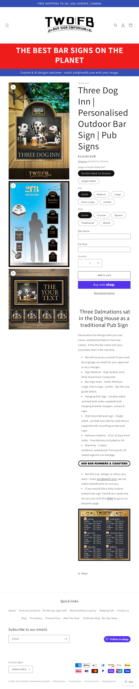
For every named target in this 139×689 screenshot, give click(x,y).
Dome (85, 215)
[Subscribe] (65, 639)
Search (12, 610)
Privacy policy (75, 681)
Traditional (88, 222)
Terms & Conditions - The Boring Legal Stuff (43, 610)
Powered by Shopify (41, 681)
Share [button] (84, 573)
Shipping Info (106, 610)
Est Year (82, 244)
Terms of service (92, 681)
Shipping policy (109, 681)
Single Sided (89, 181)
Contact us (123, 610)
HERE (110, 498)
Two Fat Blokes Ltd (23, 681)
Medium (101, 194)
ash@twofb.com (107, 479)
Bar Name (84, 231)
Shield (106, 222)
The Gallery (36, 618)
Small (85, 194)
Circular (101, 215)
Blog (24, 618)
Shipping (82, 161)
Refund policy (59, 681)
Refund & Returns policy (83, 610)
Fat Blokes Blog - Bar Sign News (100, 618)
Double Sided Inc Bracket (96, 173)
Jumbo (107, 202)
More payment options (104, 293)
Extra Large (88, 202)
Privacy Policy (52, 618)
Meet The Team (71, 618)
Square (119, 215)
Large (117, 194)
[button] (7, 25)
